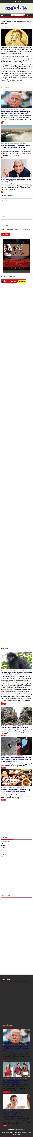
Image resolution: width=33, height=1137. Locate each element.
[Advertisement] (16, 300)
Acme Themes (16, 1134)
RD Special (4, 704)
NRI (2, 123)
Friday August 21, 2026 (7, 177)
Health (4, 1125)
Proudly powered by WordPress (10, 1132)
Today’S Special (6, 1092)
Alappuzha (3, 845)
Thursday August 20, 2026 (8, 755)
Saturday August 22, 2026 (7, 143)
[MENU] (31, 15)
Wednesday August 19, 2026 (8, 787)
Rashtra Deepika (20, 27)
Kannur (2, 856)
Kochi (2, 849)
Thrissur (3, 851)
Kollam (2, 843)
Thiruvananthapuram (6, 841)
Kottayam (3, 847)
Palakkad (3, 852)
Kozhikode (3, 854)
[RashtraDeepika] (2, 15)
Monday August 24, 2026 (7, 109)
